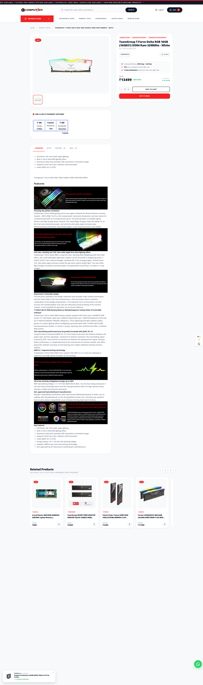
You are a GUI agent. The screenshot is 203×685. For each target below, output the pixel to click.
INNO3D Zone (133, 19)
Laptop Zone (117, 19)
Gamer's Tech (85, 19)
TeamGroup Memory (139, 37)
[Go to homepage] (32, 10)
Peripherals (101, 19)
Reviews (60, 148)
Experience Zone (66, 19)
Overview (39, 148)
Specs (49, 148)
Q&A (73, 148)
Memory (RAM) (45, 28)
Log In (161, 10)
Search (131, 10)
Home (32, 28)
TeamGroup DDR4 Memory (157, 37)
